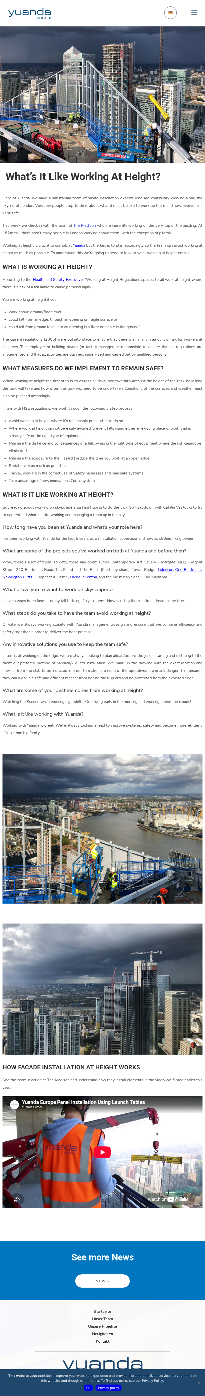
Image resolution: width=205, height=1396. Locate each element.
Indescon (165, 569)
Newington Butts (17, 577)
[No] (198, 1382)
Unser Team (102, 1319)
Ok (88, 1388)
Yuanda (79, 245)
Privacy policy (108, 1388)
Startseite (102, 1311)
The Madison (84, 225)
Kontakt (103, 1341)
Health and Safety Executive (58, 279)
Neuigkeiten (102, 1334)
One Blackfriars (188, 569)
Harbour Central (83, 577)
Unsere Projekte (102, 1326)
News (103, 1281)
